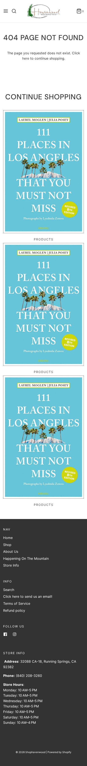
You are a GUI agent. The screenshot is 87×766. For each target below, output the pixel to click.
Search (8, 590)
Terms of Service (16, 603)
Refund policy (14, 610)
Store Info (11, 565)
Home (8, 538)
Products (43, 239)
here (25, 58)
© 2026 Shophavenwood (30, 752)
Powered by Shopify (59, 752)
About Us (10, 551)
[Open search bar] (15, 11)
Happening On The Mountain (26, 558)
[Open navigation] (5, 11)
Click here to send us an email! (27, 596)
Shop (7, 545)
